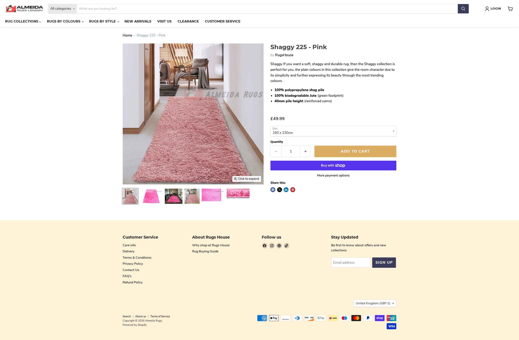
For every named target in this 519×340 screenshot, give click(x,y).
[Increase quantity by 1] (305, 151)
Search (127, 316)
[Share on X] (279, 189)
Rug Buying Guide (205, 251)
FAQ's (127, 276)
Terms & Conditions (137, 257)
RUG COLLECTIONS (22, 21)
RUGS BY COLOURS (64, 21)
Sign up (384, 262)
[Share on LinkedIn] (286, 189)
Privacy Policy (133, 263)
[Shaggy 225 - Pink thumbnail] (130, 196)
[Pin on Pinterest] (292, 189)
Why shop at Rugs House (210, 245)
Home (127, 35)
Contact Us (131, 270)
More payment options (333, 175)
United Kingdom (373, 303)
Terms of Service (160, 316)
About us (140, 316)
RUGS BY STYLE (103, 21)
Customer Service (222, 21)
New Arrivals (137, 21)
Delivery (128, 251)
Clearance (188, 21)
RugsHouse (284, 55)
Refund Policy (133, 282)
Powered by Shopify (135, 325)
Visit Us (164, 21)
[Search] (463, 8)
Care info (129, 245)
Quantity (276, 142)
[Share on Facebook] (272, 189)
